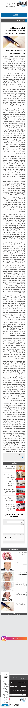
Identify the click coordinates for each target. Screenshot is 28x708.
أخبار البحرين (13, 678)
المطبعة (23, 686)
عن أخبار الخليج (22, 682)
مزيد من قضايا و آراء (14, 614)
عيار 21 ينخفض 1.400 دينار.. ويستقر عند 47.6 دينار (10, 468)
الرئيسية (23, 678)
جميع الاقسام (13, 686)
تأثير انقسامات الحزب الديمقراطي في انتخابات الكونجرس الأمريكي (22, 594)
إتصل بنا (12, 682)
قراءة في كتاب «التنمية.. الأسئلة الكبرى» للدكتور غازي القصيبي (21, 584)
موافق (5, 705)
